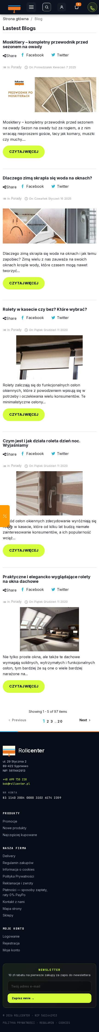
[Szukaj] (46, 7)
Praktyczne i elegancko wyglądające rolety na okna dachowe (46, 579)
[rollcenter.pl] (14, 7)
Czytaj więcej (23, 151)
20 (60, 721)
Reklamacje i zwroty (18, 883)
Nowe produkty (14, 828)
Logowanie (11, 936)
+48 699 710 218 (92, 7)
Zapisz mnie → (23, 998)
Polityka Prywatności (18, 876)
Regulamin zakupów (18, 863)
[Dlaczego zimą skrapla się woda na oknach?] (49, 226)
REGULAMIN (47, 1023)
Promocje (10, 821)
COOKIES (64, 1023)
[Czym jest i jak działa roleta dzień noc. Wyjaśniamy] (49, 493)
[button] (5, 516)
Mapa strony (12, 909)
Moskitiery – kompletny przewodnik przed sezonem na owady (45, 44)
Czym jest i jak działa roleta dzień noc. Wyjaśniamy (41, 443)
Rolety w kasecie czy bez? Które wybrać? (45, 309)
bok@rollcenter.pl (16, 784)
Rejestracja (11, 943)
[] (76, 7)
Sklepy (8, 915)
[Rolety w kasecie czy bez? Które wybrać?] (49, 357)
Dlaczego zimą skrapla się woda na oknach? (47, 178)
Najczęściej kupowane (20, 835)
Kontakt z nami (14, 902)
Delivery (9, 856)
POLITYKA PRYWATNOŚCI (19, 1023)
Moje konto (11, 950)
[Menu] (31, 7)
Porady (16, 67)
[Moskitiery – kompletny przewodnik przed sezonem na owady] (49, 95)
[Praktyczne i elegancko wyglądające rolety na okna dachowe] (49, 629)
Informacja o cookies (19, 869)
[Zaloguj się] (61, 7)
